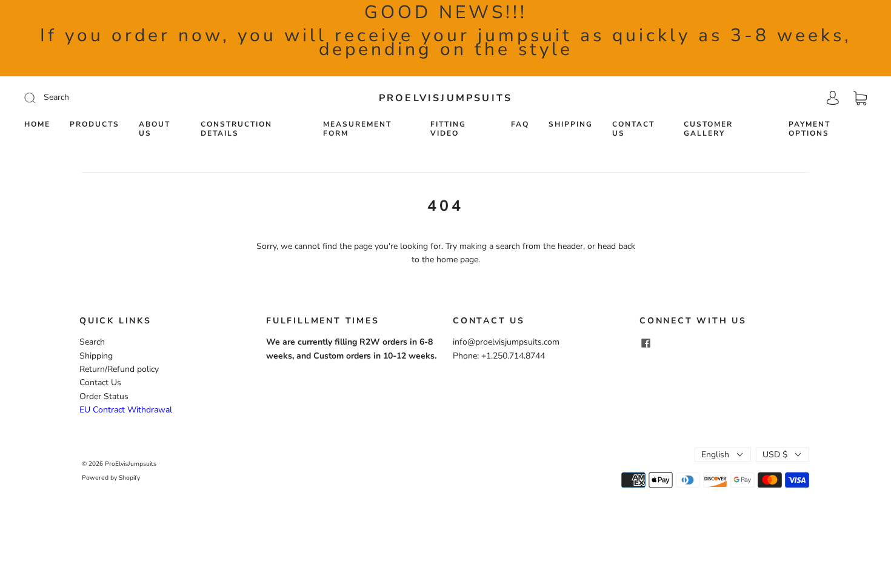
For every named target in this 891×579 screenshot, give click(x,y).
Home (37, 124)
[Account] (833, 98)
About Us (154, 129)
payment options (809, 129)
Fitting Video (448, 129)
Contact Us (633, 129)
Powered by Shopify (111, 478)
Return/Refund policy (119, 369)
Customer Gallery (708, 129)
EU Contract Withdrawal (125, 409)
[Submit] (111, 97)
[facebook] (645, 342)
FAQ (520, 124)
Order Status (103, 396)
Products (94, 124)
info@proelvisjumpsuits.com (506, 342)
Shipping (571, 124)
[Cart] (860, 98)
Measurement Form (357, 129)
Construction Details (236, 129)
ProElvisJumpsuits (445, 98)
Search (92, 342)
